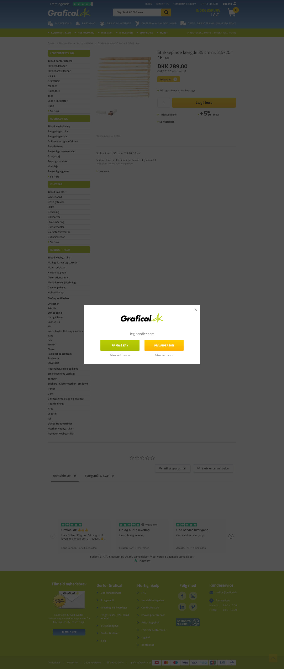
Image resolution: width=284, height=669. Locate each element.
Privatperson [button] (164, 345)
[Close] (195, 309)
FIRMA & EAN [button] (119, 345)
